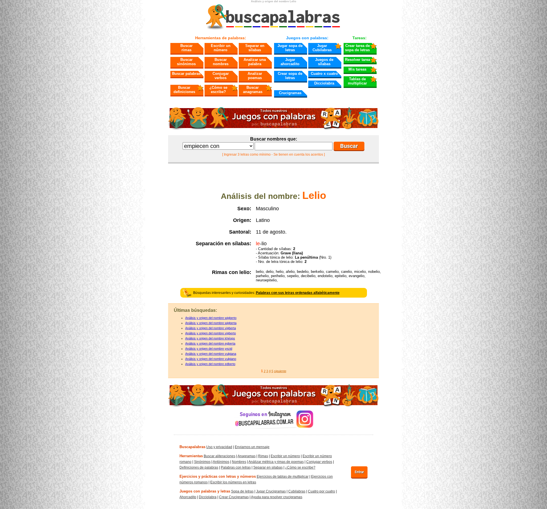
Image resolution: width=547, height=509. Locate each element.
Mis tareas (357, 69)
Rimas (263, 456)
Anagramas (247, 456)
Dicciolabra (324, 83)
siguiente (280, 371)
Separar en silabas (268, 467)
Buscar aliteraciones (219, 456)
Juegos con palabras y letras (204, 491)
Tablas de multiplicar (357, 81)
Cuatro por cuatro (321, 491)
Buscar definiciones (184, 89)
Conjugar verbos (221, 75)
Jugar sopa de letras (290, 48)
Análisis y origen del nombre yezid (208, 348)
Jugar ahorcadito (290, 61)
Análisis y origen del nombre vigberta (210, 328)
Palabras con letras (236, 467)
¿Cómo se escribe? (218, 89)
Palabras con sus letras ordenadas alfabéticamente (298, 293)
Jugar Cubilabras (322, 48)
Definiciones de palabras (198, 467)
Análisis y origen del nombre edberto (210, 364)
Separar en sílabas (254, 48)
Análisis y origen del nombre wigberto (210, 318)
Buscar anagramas (252, 89)
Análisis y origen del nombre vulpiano (210, 358)
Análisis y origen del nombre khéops (210, 338)
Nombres (239, 462)
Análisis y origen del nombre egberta (210, 343)
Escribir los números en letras (233, 482)
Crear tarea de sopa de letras (357, 48)
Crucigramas (290, 93)
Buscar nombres (220, 61)
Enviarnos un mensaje (252, 447)
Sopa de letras (242, 491)
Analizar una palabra (255, 61)
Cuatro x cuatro (324, 73)
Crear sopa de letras (290, 75)
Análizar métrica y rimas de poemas (276, 462)
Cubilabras (296, 491)
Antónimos (221, 462)
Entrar (359, 472)
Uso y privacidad (219, 447)
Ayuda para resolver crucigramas (276, 497)
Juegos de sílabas (324, 61)
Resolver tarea (357, 59)
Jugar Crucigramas (271, 491)
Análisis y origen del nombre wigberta (210, 323)
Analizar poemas (255, 75)
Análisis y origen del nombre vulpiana (210, 353)
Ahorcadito (187, 497)
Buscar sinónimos (186, 61)
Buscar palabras (186, 73)
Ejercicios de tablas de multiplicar (283, 477)
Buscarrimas (186, 48)
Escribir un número (220, 48)
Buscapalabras (192, 447)
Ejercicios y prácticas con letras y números (217, 476)
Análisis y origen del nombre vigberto (210, 333)
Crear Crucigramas (234, 497)
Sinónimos (202, 462)
